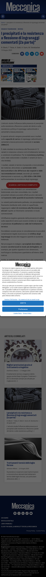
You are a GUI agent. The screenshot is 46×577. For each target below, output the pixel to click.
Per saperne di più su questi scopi (29, 299)
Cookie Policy (18, 313)
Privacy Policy (27, 313)
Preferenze (23, 309)
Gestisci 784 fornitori (10, 299)
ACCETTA (23, 303)
